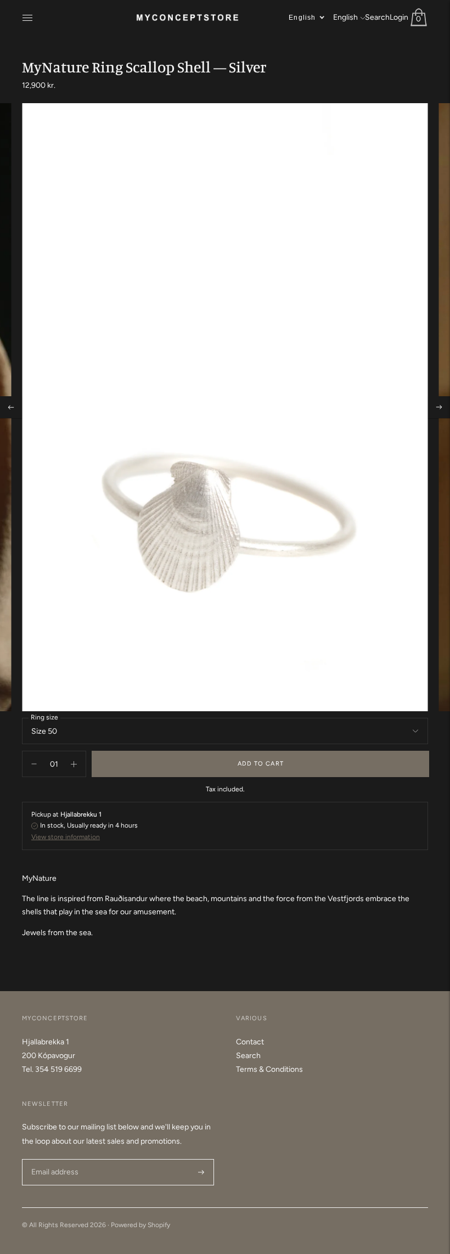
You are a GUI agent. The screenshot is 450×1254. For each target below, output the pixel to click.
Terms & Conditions (269, 1069)
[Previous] (11, 407)
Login (399, 17)
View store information (65, 837)
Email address (53, 1158)
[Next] (439, 407)
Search (377, 17)
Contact (250, 1042)
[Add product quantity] (34, 764)
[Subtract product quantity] (74, 764)
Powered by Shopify (140, 1225)
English (345, 17)
